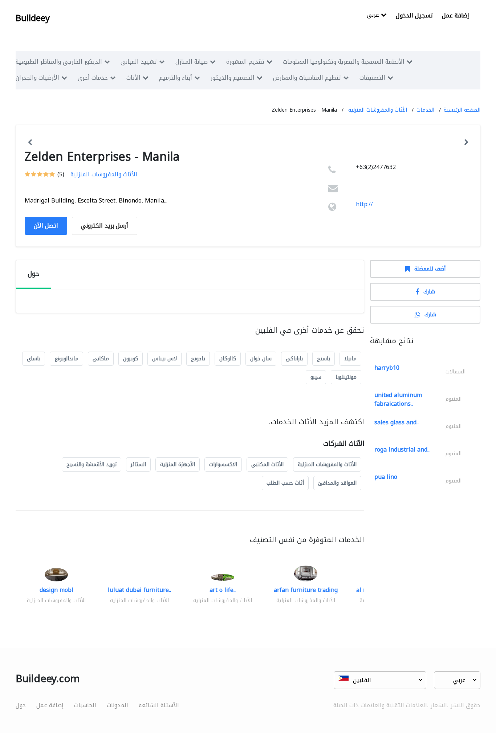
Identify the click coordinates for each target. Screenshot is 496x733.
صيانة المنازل (191, 61)
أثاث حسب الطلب (285, 483)
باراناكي (294, 359)
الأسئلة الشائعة (159, 705)
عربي (374, 15)
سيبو (315, 377)
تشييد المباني (139, 61)
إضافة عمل (455, 15)
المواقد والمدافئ (337, 483)
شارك (429, 292)
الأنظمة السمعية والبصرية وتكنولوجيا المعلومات (343, 61)
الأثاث (133, 77)
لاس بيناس (164, 359)
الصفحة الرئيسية (462, 110)
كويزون (130, 359)
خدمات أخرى (93, 77)
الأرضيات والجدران (37, 77)
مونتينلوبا (346, 377)
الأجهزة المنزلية (177, 464)
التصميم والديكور (233, 77)
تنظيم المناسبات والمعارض (307, 77)
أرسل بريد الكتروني (104, 225)
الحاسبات (85, 705)
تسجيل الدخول (414, 15)
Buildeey (33, 18)
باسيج (323, 359)
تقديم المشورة (245, 61)
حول (21, 705)
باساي (33, 359)
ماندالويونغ (66, 359)
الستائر (138, 464)
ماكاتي (101, 359)
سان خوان (261, 359)
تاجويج (198, 359)
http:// (364, 204)
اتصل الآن (46, 225)
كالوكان (227, 359)
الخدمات (425, 110)
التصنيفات (372, 77)
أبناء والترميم (175, 77)
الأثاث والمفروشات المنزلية (377, 110)
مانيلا (350, 359)
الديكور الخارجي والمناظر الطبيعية (59, 61)
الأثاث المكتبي (267, 464)
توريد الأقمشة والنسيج (91, 464)
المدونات (117, 705)
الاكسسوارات (223, 464)
